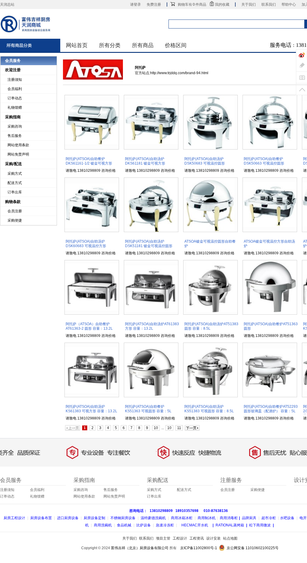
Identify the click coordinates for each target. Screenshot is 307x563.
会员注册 (14, 211)
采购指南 (13, 117)
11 (179, 428)
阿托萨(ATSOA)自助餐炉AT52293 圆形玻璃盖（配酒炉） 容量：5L (271, 408)
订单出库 (14, 192)
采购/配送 (13, 164)
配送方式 (14, 183)
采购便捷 (14, 220)
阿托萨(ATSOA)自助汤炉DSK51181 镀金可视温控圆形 (148, 243)
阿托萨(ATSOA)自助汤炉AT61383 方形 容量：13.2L (152, 326)
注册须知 (14, 79)
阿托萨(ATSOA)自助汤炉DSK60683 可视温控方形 (86, 243)
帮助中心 (289, 4)
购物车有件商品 (192, 4)
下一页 (192, 428)
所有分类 (110, 45)
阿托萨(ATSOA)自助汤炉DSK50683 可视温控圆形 (204, 161)
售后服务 (14, 136)
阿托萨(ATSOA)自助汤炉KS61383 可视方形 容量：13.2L (91, 408)
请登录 (135, 4)
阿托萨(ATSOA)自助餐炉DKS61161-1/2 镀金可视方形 (89, 161)
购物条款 (13, 201)
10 (156, 428)
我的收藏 (222, 4)
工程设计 (180, 538)
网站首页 (77, 45)
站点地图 (230, 538)
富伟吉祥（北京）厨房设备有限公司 (139, 548)
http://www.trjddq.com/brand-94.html (179, 73)
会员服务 (13, 60)
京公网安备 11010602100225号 (253, 548)
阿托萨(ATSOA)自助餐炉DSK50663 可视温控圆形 (264, 161)
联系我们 (268, 4)
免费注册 (154, 4)
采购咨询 (14, 126)
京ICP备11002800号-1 (198, 548)
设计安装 (213, 538)
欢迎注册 (13, 70)
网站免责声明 (18, 154)
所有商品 (143, 45)
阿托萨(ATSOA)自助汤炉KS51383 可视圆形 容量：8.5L (209, 408)
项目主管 (163, 538)
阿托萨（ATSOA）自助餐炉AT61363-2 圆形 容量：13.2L (89, 326)
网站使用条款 (18, 145)
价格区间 (175, 45)
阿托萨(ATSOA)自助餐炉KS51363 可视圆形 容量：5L (148, 408)
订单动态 (14, 98)
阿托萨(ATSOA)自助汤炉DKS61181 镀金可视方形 (145, 161)
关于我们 (248, 4)
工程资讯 (196, 538)
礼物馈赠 (14, 107)
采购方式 (14, 173)
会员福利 (14, 89)
